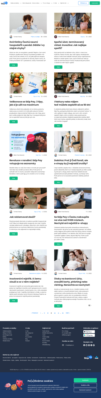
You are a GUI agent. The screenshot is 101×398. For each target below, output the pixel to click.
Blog (26, 339)
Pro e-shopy (46, 3)
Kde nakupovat (26, 3)
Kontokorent (35, 357)
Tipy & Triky (36, 96)
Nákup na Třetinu (7, 333)
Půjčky (12, 360)
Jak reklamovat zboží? (22, 217)
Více (13, 65)
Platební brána (6, 360)
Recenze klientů (7, 357)
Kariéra (27, 335)
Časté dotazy (45, 331)
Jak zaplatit (15, 357)
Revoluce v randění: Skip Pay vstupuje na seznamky (25, 162)
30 (63, 313)
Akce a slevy (35, 3)
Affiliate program (66, 335)
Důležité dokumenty (47, 333)
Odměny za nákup (7, 339)
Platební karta (6, 341)
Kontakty (44, 342)
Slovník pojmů (23, 360)
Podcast (27, 341)
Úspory (83, 37)
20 (55, 313)
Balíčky (4, 337)
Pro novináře (28, 337)
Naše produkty (15, 3)
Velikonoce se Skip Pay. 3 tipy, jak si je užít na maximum (26, 103)
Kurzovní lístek (46, 341)
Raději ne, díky (85, 385)
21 (58, 313)
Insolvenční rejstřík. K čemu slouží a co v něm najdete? (25, 280)
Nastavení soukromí (49, 360)
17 (44, 313)
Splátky (17, 360)
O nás (55, 3)
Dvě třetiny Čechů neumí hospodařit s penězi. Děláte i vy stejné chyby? (27, 45)
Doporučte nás (22, 357)
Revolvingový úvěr (7, 335)
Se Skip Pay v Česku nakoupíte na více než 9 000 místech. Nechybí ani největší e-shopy (71, 220)
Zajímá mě (63, 3)
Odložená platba (7, 331)
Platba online (67, 357)
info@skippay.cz (69, 345)
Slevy (29, 360)
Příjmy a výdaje (35, 37)
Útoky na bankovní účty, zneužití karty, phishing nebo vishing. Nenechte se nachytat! (72, 281)
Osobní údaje (45, 337)
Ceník (43, 335)
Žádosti (44, 339)
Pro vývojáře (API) (66, 333)
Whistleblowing (46, 344)
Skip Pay (82, 96)
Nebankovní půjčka (35, 273)
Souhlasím (85, 380)
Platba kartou (59, 357)
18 (47, 313)
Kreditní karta (42, 357)
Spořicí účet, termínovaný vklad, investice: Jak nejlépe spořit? (70, 45)
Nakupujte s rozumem (37, 360)
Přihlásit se (83, 3)
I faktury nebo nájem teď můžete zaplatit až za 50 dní (72, 103)
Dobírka (29, 357)
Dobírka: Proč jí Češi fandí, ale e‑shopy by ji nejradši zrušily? (71, 162)
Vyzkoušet (95, 3)
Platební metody (80, 155)
